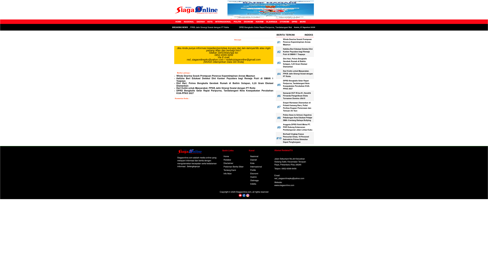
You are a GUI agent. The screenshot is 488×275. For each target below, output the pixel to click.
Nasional (189, 21)
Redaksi (227, 159)
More (303, 21)
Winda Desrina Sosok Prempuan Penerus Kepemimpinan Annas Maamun (215, 75)
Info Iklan (228, 173)
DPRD (294, 21)
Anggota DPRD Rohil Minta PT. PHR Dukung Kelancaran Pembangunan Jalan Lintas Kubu (297, 127)
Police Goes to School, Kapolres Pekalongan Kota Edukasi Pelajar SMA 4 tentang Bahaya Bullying (297, 118)
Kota (210, 21)
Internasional (223, 21)
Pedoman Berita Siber (233, 166)
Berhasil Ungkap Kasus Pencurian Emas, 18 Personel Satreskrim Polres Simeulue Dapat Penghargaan (296, 138)
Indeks (253, 183)
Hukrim (259, 21)
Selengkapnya (193, 166)
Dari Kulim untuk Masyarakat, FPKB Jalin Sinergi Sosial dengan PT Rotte (210, 27)
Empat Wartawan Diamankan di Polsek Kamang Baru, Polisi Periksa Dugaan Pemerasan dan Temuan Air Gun (297, 106)
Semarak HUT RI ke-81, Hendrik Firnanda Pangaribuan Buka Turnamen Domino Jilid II (297, 96)
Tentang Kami (230, 170)
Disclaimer (228, 163)
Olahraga (271, 21)
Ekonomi (248, 21)
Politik (237, 21)
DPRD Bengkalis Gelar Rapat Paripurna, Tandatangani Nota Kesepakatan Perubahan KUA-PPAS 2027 (224, 92)
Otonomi (284, 21)
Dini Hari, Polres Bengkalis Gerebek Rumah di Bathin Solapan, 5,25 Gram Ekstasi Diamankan (224, 84)
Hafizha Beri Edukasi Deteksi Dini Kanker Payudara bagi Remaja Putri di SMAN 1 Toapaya (224, 79)
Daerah (201, 21)
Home (178, 21)
